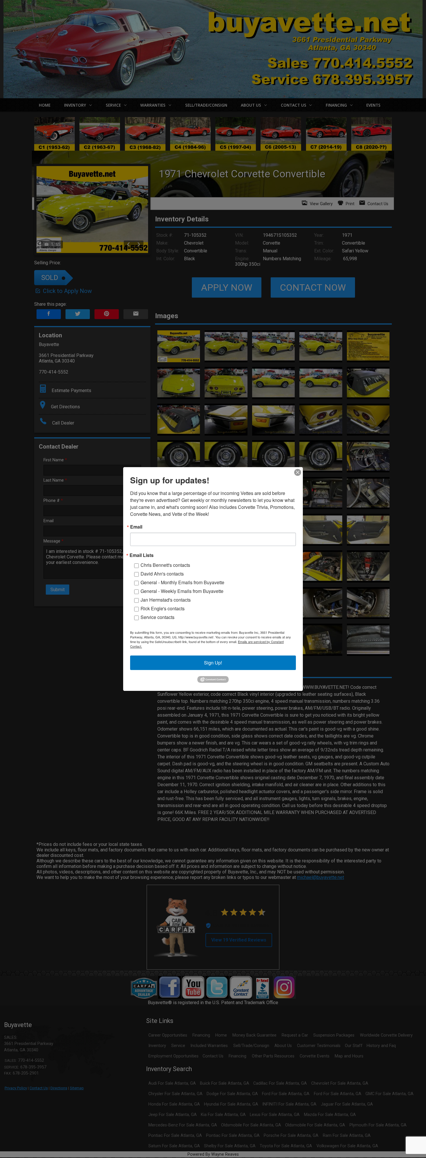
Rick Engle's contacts (163, 608)
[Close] (297, 472)
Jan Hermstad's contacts (166, 599)
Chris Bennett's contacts (165, 565)
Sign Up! (213, 662)
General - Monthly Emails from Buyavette (182, 582)
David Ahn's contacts (162, 573)
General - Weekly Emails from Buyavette (182, 591)
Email (136, 527)
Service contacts (157, 617)
